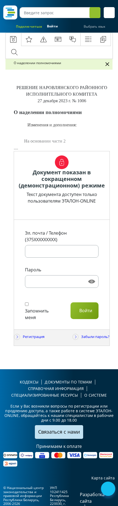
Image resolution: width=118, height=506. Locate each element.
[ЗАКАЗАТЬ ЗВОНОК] (109, 489)
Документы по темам (68, 382)
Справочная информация (56, 388)
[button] (109, 12)
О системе (95, 395)
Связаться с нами (59, 431)
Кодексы (29, 382)
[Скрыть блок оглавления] (107, 64)
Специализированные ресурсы (44, 395)
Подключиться (29, 26)
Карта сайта (103, 478)
